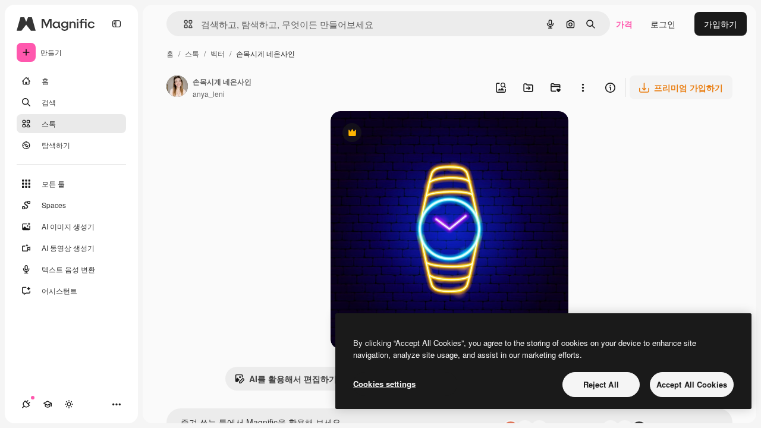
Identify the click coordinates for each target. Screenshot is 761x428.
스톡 (192, 53)
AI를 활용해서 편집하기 (285, 382)
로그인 (662, 24)
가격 (624, 24)
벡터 (217, 53)
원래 (399, 134)
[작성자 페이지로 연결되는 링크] (177, 87)
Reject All (601, 384)
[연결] (26, 404)
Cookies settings (384, 383)
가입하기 (720, 24)
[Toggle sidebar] (116, 23)
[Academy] (47, 404)
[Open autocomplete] (183, 24)
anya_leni (209, 94)
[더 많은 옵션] (583, 87)
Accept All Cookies (691, 384)
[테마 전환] (68, 404)
